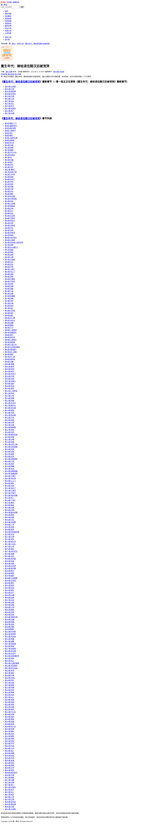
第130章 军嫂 (9, 437)
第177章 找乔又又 (11, 551)
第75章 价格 (9, 303)
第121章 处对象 (10, 415)
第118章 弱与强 (10, 408)
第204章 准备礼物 (11, 617)
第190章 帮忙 (9, 583)
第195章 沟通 (9, 595)
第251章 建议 (9, 731)
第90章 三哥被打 (11, 340)
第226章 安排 (9, 670)
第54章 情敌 (9, 252)
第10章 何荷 (9, 145)
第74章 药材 (9, 301)
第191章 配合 (9, 585)
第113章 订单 (9, 396)
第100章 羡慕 (9, 364)
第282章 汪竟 (9, 89)
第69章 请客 (9, 289)
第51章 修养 (9, 245)
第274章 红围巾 (10, 108)
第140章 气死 (9, 461)
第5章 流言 (9, 133)
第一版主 (4, 4)
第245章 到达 (9, 717)
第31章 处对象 (10, 196)
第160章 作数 (9, 510)
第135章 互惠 (9, 449)
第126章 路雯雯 (10, 427)
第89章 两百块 (10, 337)
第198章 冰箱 (9, 602)
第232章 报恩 (9, 685)
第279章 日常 (9, 96)
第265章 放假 (9, 765)
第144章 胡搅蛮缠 (11, 471)
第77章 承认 (9, 308)
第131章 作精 (9, 439)
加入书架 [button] (18, 74)
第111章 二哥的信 (11, 391)
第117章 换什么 (10, 405)
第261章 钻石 (9, 756)
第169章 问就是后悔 (12, 532)
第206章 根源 (9, 622)
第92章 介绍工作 (11, 345)
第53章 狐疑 (9, 250)
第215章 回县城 (10, 644)
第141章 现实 (9, 464)
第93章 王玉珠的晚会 (12, 347)
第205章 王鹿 (9, 619)
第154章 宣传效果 (11, 495)
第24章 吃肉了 (10, 179)
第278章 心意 (9, 99)
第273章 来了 (9, 111)
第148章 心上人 (10, 481)
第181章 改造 (9, 561)
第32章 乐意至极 (11, 199)
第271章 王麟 (9, 780)
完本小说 (8, 37)
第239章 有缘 (9, 702)
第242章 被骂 (9, 709)
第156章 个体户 (10, 500)
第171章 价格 (9, 537)
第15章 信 (8, 157)
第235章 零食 (9, 692)
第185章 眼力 (9, 571)
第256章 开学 (9, 743)
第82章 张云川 (10, 320)
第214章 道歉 (9, 641)
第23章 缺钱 (9, 177)
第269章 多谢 (9, 775)
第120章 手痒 (9, 413)
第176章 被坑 (9, 549)
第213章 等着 (9, 639)
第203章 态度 (9, 614)
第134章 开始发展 (11, 447)
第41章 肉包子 (10, 221)
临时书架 (8, 13)
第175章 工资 (9, 546)
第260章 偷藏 (9, 753)
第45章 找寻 (9, 230)
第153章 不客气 (10, 493)
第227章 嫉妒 (9, 673)
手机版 (9, 2)
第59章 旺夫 (9, 264)
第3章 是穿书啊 (10, 128)
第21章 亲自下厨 (11, 172)
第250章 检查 (9, 729)
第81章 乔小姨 (10, 318)
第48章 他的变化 (11, 238)
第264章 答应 (9, 763)
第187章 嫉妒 (9, 576)
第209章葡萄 (9, 629)
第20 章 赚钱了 (10, 169)
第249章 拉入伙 (10, 726)
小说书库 (8, 33)
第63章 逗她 (9, 274)
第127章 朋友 (9, 430)
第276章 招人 (9, 103)
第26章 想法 (9, 184)
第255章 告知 (9, 741)
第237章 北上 (9, 697)
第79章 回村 (9, 313)
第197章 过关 (9, 600)
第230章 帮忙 (9, 680)
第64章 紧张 (9, 276)
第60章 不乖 (9, 267)
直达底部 (11, 74)
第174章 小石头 (10, 544)
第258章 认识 (9, 748)
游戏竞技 (8, 23)
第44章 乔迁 (9, 228)
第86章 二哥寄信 (11, 330)
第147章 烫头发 (10, 478)
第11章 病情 (9, 148)
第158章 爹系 (9, 505)
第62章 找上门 (10, 272)
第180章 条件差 (10, 559)
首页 (6, 11)
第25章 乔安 (9, 182)
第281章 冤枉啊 (10, 91)
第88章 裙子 (9, 335)
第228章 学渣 (9, 675)
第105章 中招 (9, 376)
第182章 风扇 (9, 563)
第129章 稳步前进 (11, 435)
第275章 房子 (9, 106)
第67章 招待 (9, 284)
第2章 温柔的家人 (11, 126)
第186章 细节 (9, 573)
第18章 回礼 (9, 165)
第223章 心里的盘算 (12, 663)
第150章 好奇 (9, 486)
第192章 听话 (9, 588)
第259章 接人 (9, 751)
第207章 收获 (9, 624)
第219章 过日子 (10, 653)
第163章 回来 (9, 517)
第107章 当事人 (10, 381)
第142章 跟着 (9, 466)
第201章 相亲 (9, 610)
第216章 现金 (9, 646)
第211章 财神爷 (10, 634)
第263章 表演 (9, 760)
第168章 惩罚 (9, 529)
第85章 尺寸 (9, 328)
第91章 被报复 (10, 342)
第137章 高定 (9, 454)
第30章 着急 (9, 194)
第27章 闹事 (9, 186)
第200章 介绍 (9, 607)
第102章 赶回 (9, 369)
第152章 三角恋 (10, 490)
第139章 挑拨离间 (11, 459)
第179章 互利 (9, 556)
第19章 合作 (9, 167)
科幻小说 (8, 28)
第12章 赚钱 (9, 150)
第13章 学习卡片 (11, 152)
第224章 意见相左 (11, 666)
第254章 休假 (9, 738)
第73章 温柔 (9, 298)
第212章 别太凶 (10, 636)
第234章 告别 (9, 690)
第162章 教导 (9, 515)
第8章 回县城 (9, 140)
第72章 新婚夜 (10, 296)
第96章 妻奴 (9, 354)
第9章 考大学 (9, 143)
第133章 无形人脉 (11, 444)
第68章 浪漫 (9, 286)
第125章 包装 (9, 425)
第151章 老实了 (10, 488)
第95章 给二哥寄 (11, 352)
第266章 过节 (9, 768)
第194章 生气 (9, 593)
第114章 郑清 (9, 398)
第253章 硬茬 (9, 736)
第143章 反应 (9, 469)
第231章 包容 (9, 683)
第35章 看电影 (10, 206)
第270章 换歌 (9, 777)
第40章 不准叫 (10, 218)
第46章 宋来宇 (10, 233)
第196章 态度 (9, 597)
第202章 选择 (9, 612)
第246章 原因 (9, 719)
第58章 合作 (9, 262)
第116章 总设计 (10, 403)
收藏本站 (16, 2)
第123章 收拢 (9, 420)
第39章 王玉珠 (10, 216)
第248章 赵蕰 (9, 724)
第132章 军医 (9, 442)
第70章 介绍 (9, 291)
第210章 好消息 (10, 631)
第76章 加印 (9, 306)
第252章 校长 (9, 734)
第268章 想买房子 (11, 773)
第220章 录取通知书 (12, 656)
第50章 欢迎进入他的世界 (14, 242)
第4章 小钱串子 (10, 131)
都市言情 (8, 26)
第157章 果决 (9, 503)
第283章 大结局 (58, 72)
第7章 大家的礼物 (11, 138)
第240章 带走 (9, 704)
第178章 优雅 (9, 554)
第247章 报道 (9, 721)
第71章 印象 (9, 293)
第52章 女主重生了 (11, 247)
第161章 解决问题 (11, 512)
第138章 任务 (9, 456)
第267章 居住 (9, 770)
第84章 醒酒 (9, 325)
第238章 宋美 (9, 700)
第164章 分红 (9, 520)
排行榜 (7, 39)
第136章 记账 (9, 452)
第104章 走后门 (10, 374)
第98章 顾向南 (10, 359)
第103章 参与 (9, 371)
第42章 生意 (9, 223)
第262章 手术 (9, 758)
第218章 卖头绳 (10, 651)
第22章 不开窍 (10, 174)
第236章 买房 (9, 695)
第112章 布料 (9, 393)
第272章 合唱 (9, 113)
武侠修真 (8, 18)
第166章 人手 (9, 524)
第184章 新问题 (10, 568)
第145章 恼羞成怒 (11, 473)
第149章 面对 (9, 483)
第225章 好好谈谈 (11, 668)
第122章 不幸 (9, 417)
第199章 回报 (9, 605)
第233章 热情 (9, 687)
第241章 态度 (9, 707)
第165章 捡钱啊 (10, 522)
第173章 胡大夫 (10, 542)
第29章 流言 (9, 191)
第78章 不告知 (10, 310)
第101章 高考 (9, 366)
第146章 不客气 (10, 476)
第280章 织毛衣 (10, 94)
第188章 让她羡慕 (11, 578)
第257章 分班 (9, 746)
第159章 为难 (9, 507)
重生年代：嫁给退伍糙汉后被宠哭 (21, 81)
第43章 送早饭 (10, 225)
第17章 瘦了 (9, 162)
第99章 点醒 (9, 362)
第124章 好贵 (9, 422)
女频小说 (8, 31)
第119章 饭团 (9, 410)
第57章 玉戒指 (10, 259)
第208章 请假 (9, 627)
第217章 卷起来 (10, 649)
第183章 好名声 (10, 566)
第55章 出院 (9, 255)
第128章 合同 (9, 432)
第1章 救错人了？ (11, 123)
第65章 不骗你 (10, 279)
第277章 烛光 (9, 101)
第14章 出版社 (10, 155)
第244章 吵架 (9, 714)
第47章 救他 (9, 235)
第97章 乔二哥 (10, 357)
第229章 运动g (10, 678)
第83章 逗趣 (9, 323)
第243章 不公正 (10, 712)
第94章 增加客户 (11, 349)
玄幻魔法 (8, 16)
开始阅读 (4, 74)
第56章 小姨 (9, 257)
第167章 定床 (9, 527)
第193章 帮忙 (9, 590)
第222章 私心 (9, 661)
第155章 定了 (9, 498)
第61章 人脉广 (10, 269)
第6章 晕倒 (9, 135)
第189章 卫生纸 (10, 580)
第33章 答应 (9, 201)
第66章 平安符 (10, 281)
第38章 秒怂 (9, 213)
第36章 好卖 (9, 208)
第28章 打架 (9, 189)
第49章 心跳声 (10, 240)
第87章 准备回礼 (11, 332)
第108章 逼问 (9, 383)
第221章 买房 (9, 658)
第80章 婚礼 (9, 315)
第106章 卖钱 (9, 379)
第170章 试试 (9, 534)
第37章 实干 (9, 211)
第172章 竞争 (9, 539)
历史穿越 (8, 21)
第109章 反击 (9, 386)
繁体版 (3, 2)
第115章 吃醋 (9, 400)
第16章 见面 (9, 160)
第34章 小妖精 (10, 203)
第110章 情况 (9, 388)
